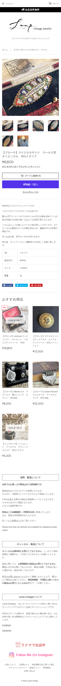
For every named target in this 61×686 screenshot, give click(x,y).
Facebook (6, 625)
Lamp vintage (32, 681)
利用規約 (47, 668)
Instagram (6, 630)
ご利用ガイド (16, 520)
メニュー (10, 3)
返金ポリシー (35, 668)
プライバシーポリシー (18, 668)
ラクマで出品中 (33, 645)
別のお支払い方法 (30, 192)
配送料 (9, 167)
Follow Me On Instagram (34, 655)
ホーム (5, 50)
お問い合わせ (29, 671)
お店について (10, 664)
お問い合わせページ (17, 576)
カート (55, 3)
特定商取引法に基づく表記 (43, 664)
